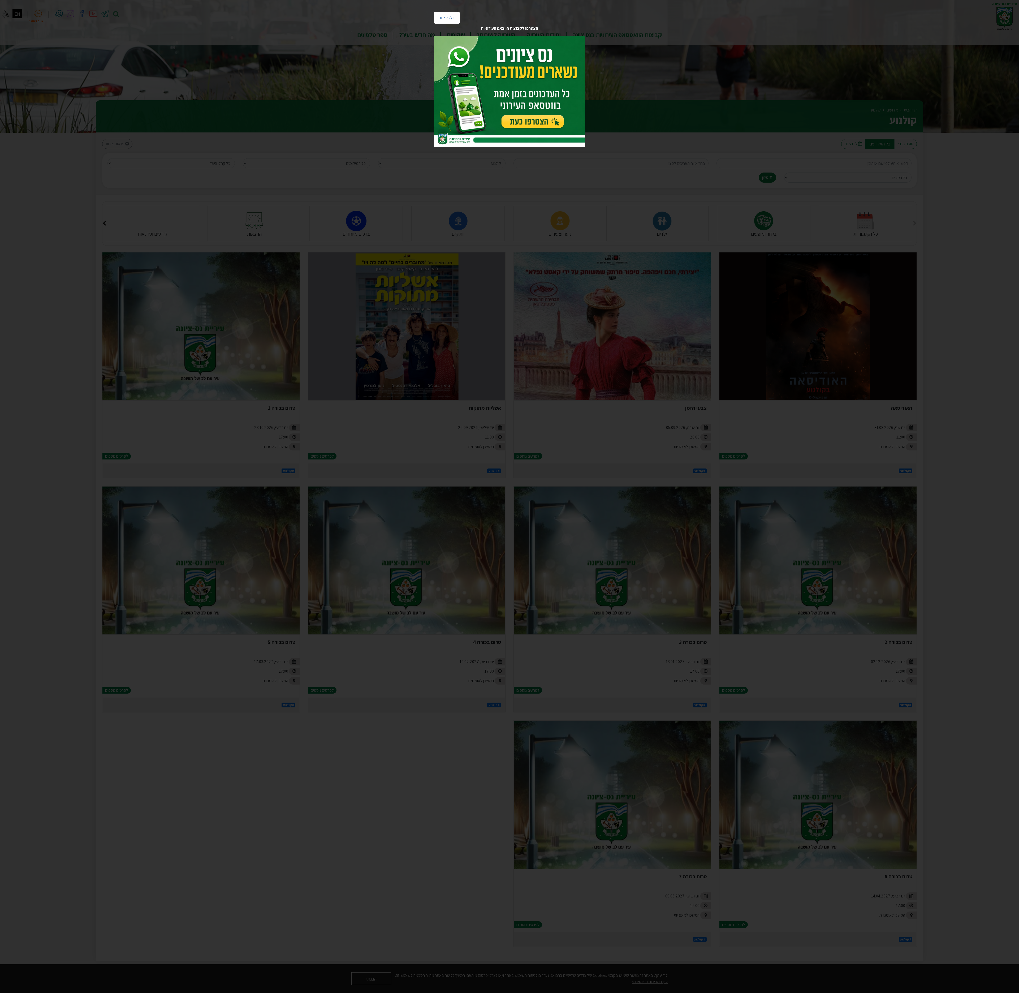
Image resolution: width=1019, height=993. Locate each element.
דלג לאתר (444, 16)
